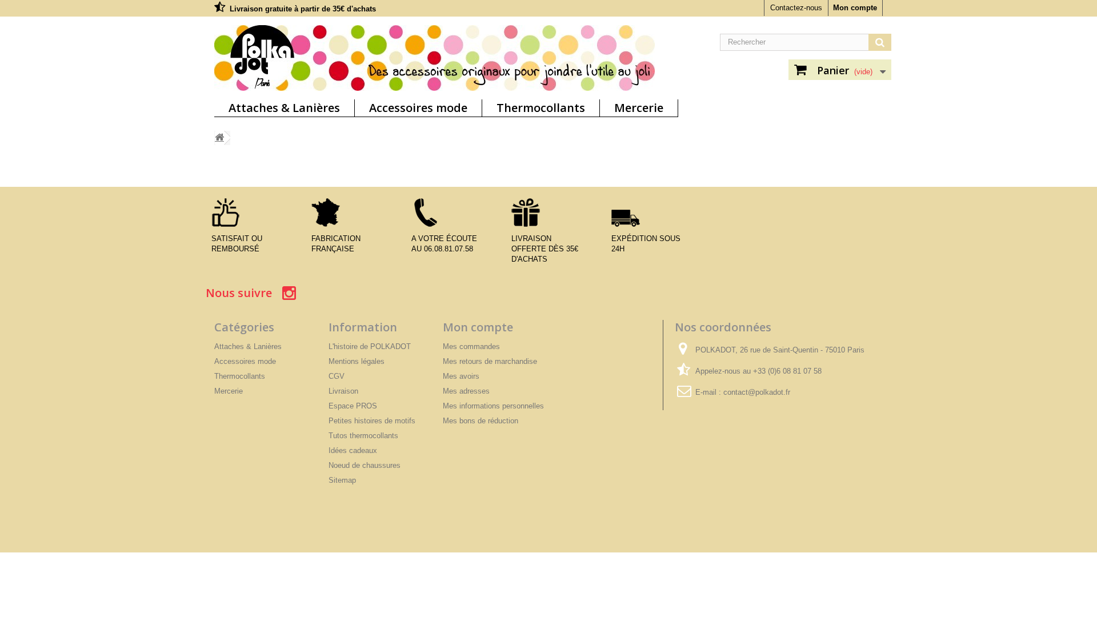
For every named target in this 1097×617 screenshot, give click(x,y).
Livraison (343, 391)
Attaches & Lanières (284, 107)
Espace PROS (353, 406)
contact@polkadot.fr (756, 392)
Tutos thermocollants (363, 435)
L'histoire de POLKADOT (370, 346)
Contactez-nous (796, 7)
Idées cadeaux (353, 450)
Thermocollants (541, 107)
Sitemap (342, 480)
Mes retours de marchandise (490, 361)
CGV (337, 376)
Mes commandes (471, 346)
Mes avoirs (461, 376)
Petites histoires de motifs (372, 420)
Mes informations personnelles (493, 406)
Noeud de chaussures (365, 465)
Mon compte (855, 7)
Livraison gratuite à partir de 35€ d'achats (303, 9)
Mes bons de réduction (480, 420)
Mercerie (638, 107)
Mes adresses (466, 391)
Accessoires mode (418, 107)
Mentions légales (357, 361)
